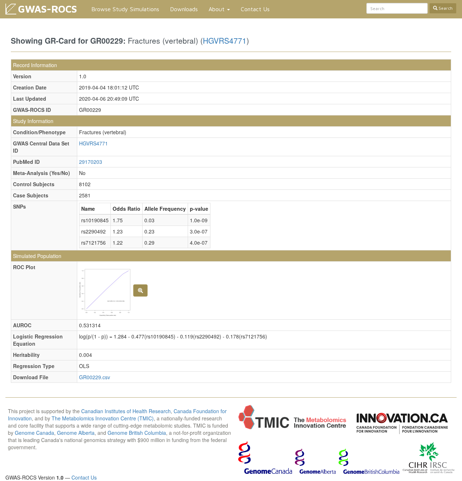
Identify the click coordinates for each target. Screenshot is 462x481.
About (217, 9)
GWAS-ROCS (47, 9)
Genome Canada (34, 432)
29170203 (90, 161)
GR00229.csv (94, 377)
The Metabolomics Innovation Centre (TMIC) (103, 418)
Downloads (184, 9)
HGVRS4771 (225, 40)
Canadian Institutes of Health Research (126, 411)
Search (445, 8)
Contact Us (255, 9)
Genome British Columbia (137, 432)
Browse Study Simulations (125, 9)
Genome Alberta (76, 432)
